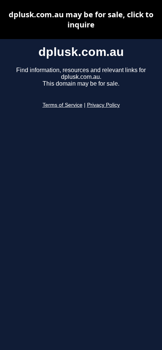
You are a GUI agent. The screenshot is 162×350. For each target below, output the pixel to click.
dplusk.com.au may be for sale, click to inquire (81, 19)
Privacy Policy (103, 105)
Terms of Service (63, 105)
